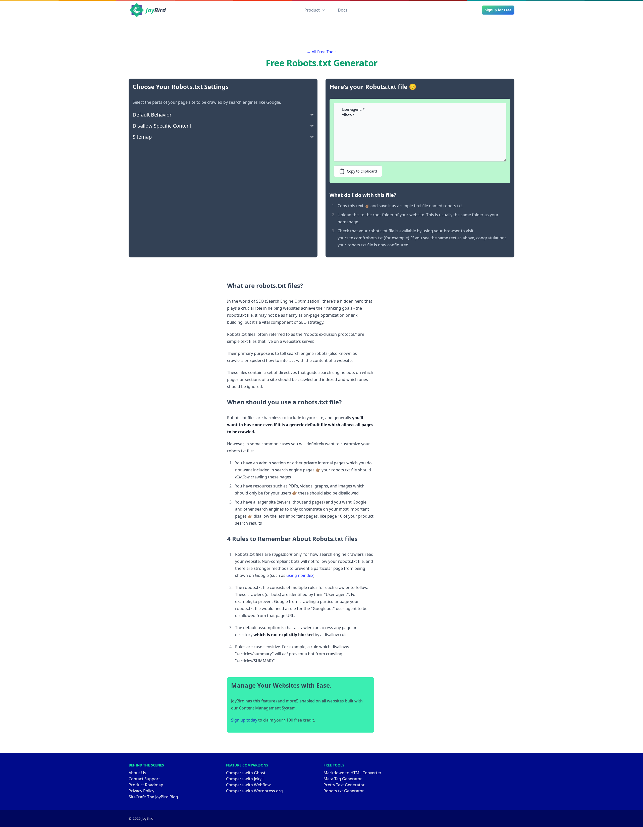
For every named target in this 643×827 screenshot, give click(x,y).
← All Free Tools (322, 51)
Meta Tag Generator (343, 779)
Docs (342, 10)
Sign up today (244, 720)
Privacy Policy (141, 791)
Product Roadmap (146, 785)
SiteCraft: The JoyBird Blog (153, 797)
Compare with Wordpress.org (254, 791)
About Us (137, 773)
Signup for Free (498, 10)
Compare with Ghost (245, 773)
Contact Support (144, 779)
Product (312, 10)
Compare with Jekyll (244, 779)
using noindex (299, 575)
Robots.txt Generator (344, 791)
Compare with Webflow (248, 785)
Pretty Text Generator (344, 785)
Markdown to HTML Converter (353, 773)
